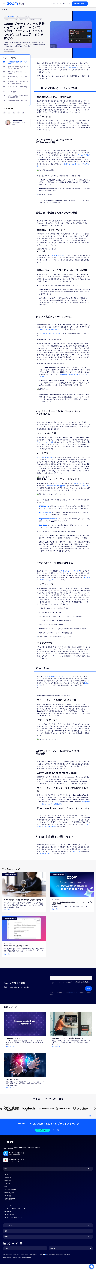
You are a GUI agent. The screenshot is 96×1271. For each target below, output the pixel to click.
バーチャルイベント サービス (70, 571)
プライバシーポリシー (74, 992)
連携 (5, 1186)
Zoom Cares (8, 1202)
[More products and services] (91, 4)
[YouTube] (13, 1243)
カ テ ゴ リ (5, 9)
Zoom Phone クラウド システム (52, 333)
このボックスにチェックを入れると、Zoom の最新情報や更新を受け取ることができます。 (72, 982)
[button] (91, 1266)
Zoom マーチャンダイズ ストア (13, 1217)
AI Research (8, 1211)
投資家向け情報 (9, 1193)
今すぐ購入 (56, 1130)
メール (52, 974)
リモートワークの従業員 (45, 442)
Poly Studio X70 (79, 483)
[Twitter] (9, 1243)
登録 (88, 988)
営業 (5, 1231)
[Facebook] (17, 1243)
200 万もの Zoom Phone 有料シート (51, 329)
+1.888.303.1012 (34, 1148)
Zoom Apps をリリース (55, 676)
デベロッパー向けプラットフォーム (15, 1208)
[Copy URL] (4, 112)
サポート (7, 1237)
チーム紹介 (7, 1180)
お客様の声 (7, 1177)
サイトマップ (67, 1254)
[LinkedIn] (4, 1243)
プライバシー (9, 1254)
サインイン (66, 3)
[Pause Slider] (90, 1115)
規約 (4, 1254)
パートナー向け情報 (10, 1190)
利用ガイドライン (25, 1254)
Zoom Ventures (9, 1214)
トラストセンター (16, 1254)
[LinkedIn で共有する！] (18, 112)
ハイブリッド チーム (71, 67)
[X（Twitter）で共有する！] (13, 112)
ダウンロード (8, 1225)
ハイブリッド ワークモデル (46, 457)
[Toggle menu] (4, 3)
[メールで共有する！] (23, 112)
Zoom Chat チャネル (59, 255)
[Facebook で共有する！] (9, 112)
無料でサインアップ (80, 3)
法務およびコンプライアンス (36, 1254)
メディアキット (9, 1205)
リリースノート (45, 854)
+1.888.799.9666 (19, 1148)
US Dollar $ (53, 1248)
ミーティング (55, 3)
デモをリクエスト (43, 1130)
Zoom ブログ (76, 851)
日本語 (6, 1248)
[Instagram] (21, 1243)
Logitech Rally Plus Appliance (56, 486)
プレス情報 (7, 1196)
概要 (5, 1169)
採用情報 (7, 1183)
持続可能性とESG (9, 1199)
